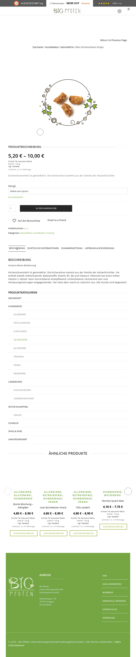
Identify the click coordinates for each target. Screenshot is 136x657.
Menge (12, 186)
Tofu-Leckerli (83, 507)
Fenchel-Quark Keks (113, 500)
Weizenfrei (20, 373)
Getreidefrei (67, 47)
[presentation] (8, 491)
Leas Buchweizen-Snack (53, 507)
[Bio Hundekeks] (68, 104)
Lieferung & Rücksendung (99, 248)
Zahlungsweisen (111, 584)
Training (50, 232)
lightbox (40, 132)
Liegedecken (15, 381)
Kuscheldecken (22, 390)
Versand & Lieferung (114, 600)
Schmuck (13, 423)
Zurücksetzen (15, 197)
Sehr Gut (72, 3)
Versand (15, 166)
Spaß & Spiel (15, 431)
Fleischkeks (20, 331)
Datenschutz (109, 609)
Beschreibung (17, 248)
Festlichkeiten (22, 322)
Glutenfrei (20, 348)
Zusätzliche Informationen (43, 248)
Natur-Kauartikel (18, 406)
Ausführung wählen (24, 533)
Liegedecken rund (24, 398)
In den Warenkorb (46, 208)
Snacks (18, 415)
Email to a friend (57, 220)
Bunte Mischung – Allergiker (23, 506)
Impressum (108, 617)
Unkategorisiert (17, 439)
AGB (104, 575)
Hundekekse (52, 47)
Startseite (38, 47)
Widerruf (107, 592)
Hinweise (85, 3)
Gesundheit (14, 298)
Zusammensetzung (71, 248)
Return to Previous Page (113, 40)
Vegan (17, 365)
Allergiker (20, 314)
